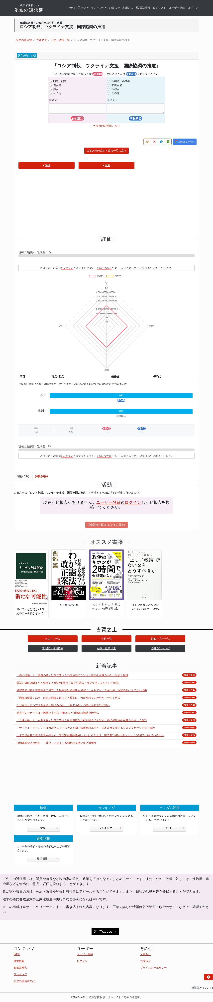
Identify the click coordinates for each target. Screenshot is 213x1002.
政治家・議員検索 (52, 648)
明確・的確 (60, 81)
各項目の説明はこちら (106, 125)
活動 (107, 165)
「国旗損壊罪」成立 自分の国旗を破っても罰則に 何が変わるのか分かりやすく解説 (68, 697)
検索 (42, 828)
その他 (57, 93)
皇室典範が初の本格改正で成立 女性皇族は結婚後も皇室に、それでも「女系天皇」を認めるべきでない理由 (81, 690)
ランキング (105, 828)
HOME (72, 7)
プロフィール (53, 638)
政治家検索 (20, 967)
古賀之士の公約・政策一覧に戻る (106, 150)
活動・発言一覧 (160, 638)
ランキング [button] (98, 7)
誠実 (56, 89)
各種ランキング (160, 648)
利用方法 (127, 7)
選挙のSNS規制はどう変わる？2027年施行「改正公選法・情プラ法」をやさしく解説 (67, 682)
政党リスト (159, 7)
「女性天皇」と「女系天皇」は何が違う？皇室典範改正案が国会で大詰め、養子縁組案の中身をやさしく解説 (81, 720)
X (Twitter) (105, 932)
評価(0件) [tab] (41, 476)
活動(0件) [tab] (23, 476)
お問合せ (145, 961)
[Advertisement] (106, 203)
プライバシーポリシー (153, 967)
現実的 (57, 85)
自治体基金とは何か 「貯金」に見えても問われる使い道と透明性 (56, 742)
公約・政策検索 (106, 648)
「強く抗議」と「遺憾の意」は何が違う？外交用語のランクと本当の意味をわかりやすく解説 (72, 675)
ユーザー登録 (177, 7)
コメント (54, 99)
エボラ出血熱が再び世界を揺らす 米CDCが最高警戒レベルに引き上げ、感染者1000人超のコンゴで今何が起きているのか (90, 735)
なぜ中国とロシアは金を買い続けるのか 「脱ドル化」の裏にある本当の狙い (63, 705)
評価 (47, 165)
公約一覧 (106, 638)
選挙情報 (144, 7)
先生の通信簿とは (24, 981)
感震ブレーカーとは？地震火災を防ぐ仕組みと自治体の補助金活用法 (57, 712)
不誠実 (115, 89)
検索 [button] (84, 7)
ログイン (192, 7)
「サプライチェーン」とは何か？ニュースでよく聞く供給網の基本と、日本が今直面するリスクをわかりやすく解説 (85, 727)
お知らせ (114, 7)
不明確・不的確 (120, 81)
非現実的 (116, 85)
